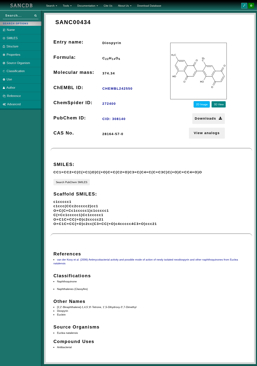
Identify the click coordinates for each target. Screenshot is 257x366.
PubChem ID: (69, 117)
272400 (109, 103)
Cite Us (108, 5)
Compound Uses (73, 341)
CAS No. (63, 132)
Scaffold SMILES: (75, 193)
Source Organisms (76, 326)
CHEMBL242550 (117, 88)
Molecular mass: (73, 72)
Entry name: (68, 41)
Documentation (86, 5)
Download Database (149, 5)
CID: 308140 (114, 119)
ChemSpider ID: (73, 102)
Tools (66, 5)
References (67, 253)
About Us (124, 5)
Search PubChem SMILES (71, 182)
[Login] (251, 5)
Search (50, 5)
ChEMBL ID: (68, 87)
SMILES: (64, 164)
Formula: (64, 57)
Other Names (69, 301)
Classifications (72, 275)
